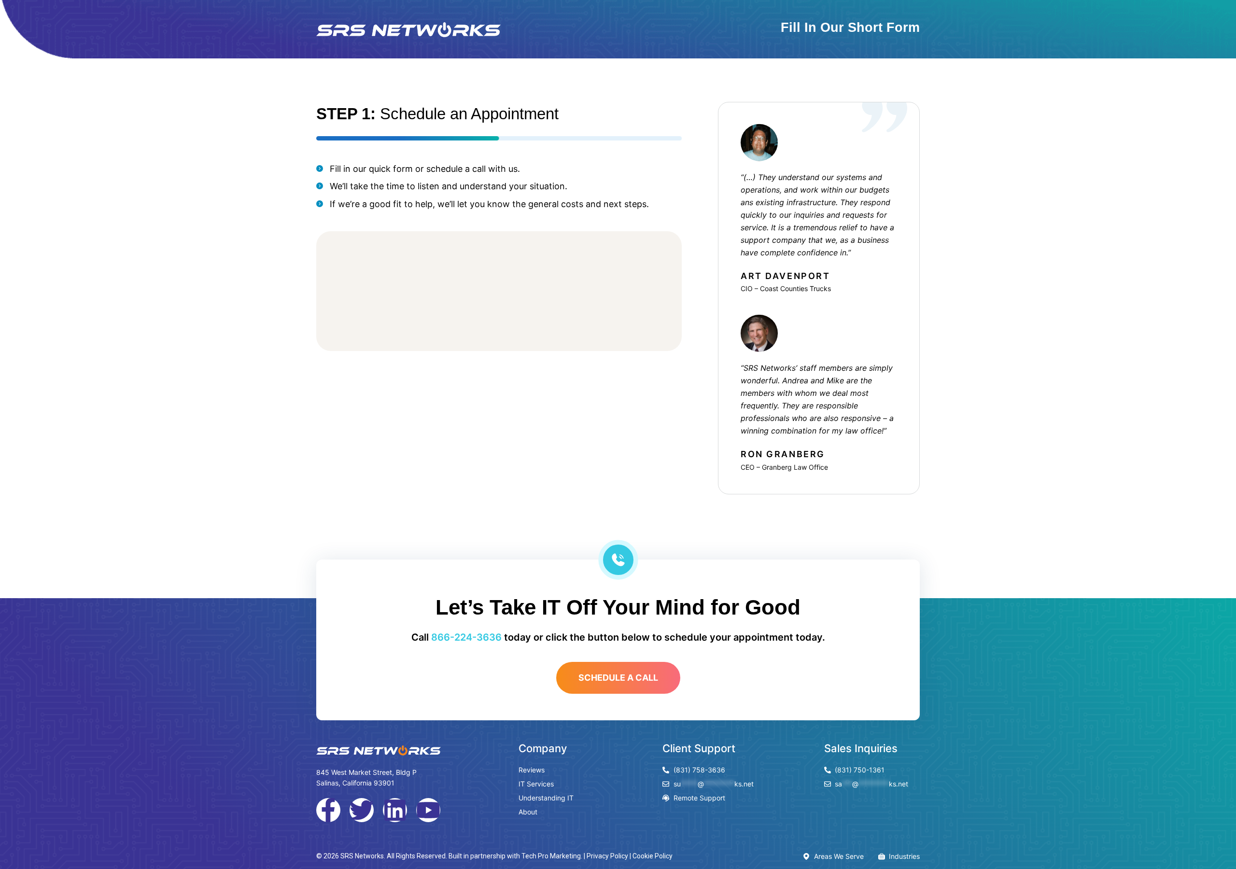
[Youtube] (428, 810)
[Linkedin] (395, 810)
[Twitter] (362, 810)
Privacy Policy (607, 856)
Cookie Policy (652, 856)
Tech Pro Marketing (551, 856)
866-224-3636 (466, 637)
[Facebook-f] (328, 810)
